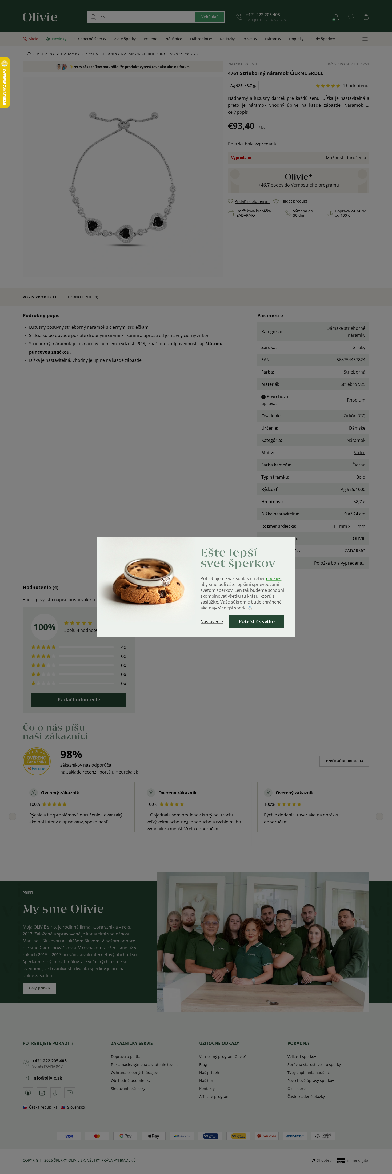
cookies (273, 578)
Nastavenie (212, 622)
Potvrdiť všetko (257, 622)
